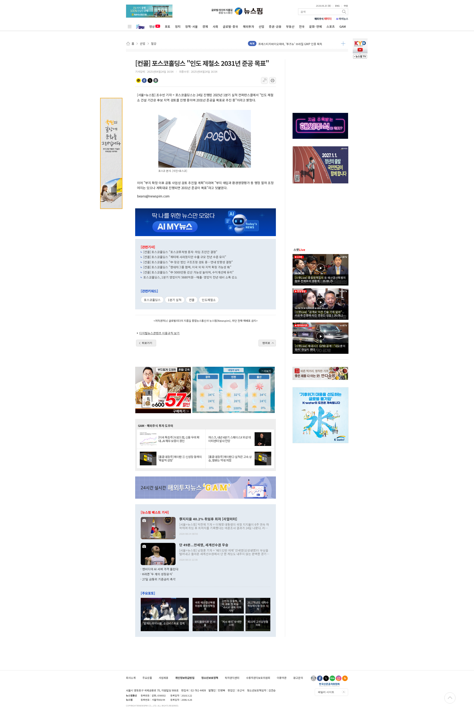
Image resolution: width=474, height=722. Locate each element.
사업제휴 (163, 678)
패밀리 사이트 (326, 692)
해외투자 (248, 26)
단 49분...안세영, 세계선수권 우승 (203, 545)
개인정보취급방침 (184, 678)
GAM (342, 26)
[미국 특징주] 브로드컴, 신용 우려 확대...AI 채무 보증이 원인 (178, 439)
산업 (261, 26)
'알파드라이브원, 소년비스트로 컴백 (164, 623)
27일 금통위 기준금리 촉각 (159, 579)
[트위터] (326, 678)
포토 (167, 26)
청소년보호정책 (209, 678)
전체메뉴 (129, 26)
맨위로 (266, 342)
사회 (215, 26)
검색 (344, 11)
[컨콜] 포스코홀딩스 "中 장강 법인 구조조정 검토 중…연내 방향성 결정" (188, 262)
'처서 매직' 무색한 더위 (231, 623)
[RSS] (345, 678)
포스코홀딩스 (152, 300)
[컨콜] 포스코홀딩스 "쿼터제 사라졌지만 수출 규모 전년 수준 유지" (184, 257)
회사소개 (131, 678)
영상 (152, 26)
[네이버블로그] (332, 678)
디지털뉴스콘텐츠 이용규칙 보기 (159, 333)
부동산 (290, 26)
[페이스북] (320, 678)
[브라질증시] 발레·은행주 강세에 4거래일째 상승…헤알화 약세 (295, 43)
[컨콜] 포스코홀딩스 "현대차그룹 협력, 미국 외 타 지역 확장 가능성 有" (187, 267)
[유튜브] (313, 678)
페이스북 (144, 80)
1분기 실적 (174, 300)
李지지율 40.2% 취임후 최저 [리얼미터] (208, 519)
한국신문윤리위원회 (329, 685)
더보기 (343, 43)
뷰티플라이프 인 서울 (205, 623)
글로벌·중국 (230, 26)
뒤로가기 (147, 342)
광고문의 (298, 678)
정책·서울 (191, 26)
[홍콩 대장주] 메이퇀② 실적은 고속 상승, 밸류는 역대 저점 (230, 458)
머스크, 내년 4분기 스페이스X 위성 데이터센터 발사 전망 (229, 439)
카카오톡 (138, 80)
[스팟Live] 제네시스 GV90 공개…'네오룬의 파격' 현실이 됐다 (320, 347)
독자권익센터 (232, 678)
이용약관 (281, 678)
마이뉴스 (342, 19)
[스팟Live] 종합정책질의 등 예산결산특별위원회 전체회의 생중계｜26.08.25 (320, 279)
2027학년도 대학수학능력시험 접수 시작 (257, 605)
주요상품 (147, 678)
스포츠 (330, 26)
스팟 (299, 249)
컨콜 (191, 300)
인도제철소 (209, 300)
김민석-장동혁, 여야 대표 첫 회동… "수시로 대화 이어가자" (231, 605)
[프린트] (272, 80)
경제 (205, 26)
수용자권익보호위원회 (258, 678)
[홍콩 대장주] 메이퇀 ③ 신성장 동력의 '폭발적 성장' (180, 458)
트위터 (150, 80)
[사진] (158, 527)
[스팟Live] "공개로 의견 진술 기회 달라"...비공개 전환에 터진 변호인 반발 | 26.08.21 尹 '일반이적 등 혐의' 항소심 (319, 313)
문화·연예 (315, 26)
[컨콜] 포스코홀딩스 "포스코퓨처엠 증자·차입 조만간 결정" (180, 252)
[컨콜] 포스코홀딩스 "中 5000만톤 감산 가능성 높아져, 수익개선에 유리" (188, 272)
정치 (178, 26)
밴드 (155, 80)
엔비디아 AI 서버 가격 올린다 (160, 569)
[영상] (320, 269)
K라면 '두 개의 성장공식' (157, 574)
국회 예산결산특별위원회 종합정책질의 (205, 605)
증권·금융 (275, 26)
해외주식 (323, 19)
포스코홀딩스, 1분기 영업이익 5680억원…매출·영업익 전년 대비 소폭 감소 (190, 277)
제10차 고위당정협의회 (258, 623)
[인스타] (338, 678)
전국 (302, 26)
